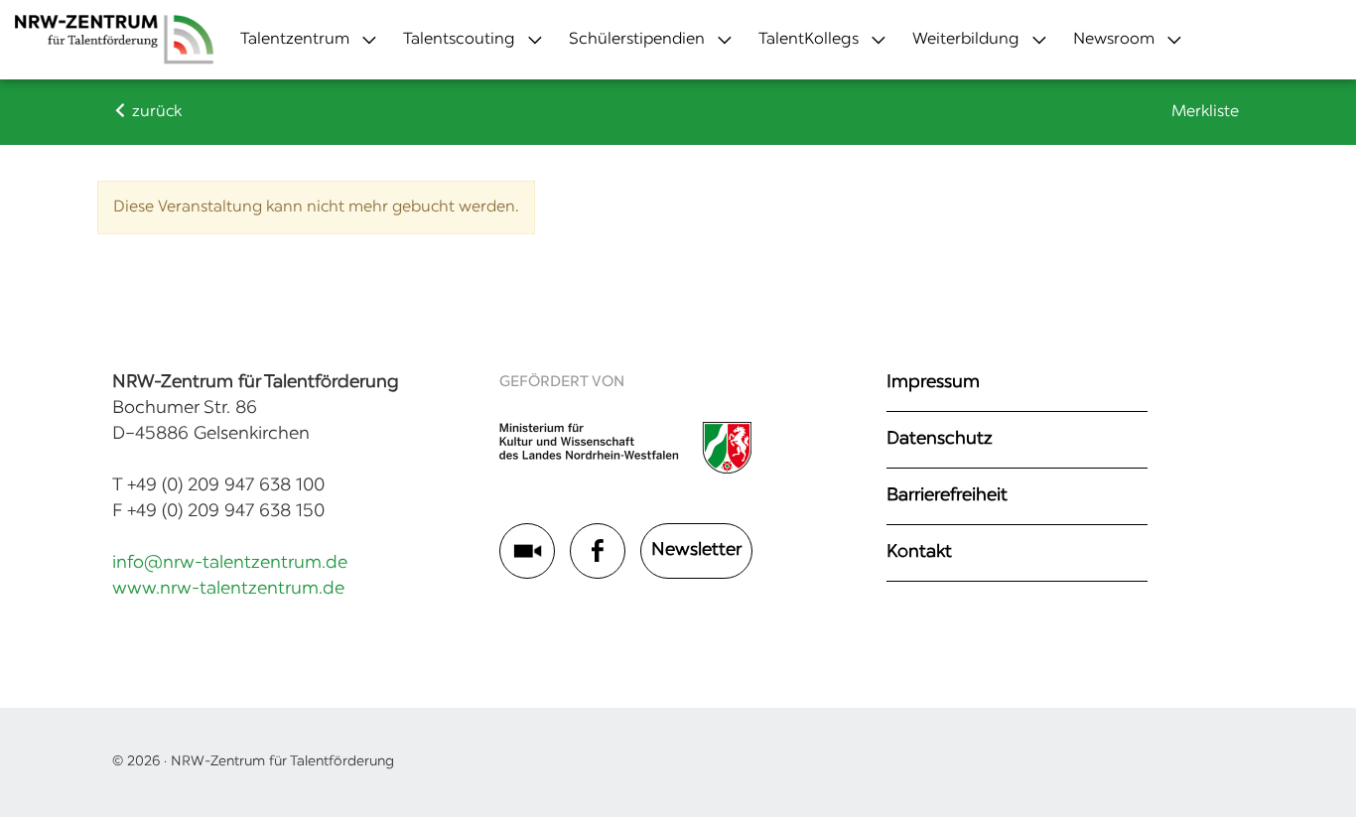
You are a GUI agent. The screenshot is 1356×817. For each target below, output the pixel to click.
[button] (294, 39)
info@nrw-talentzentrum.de (229, 564)
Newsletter (696, 551)
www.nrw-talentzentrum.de (228, 590)
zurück (155, 112)
